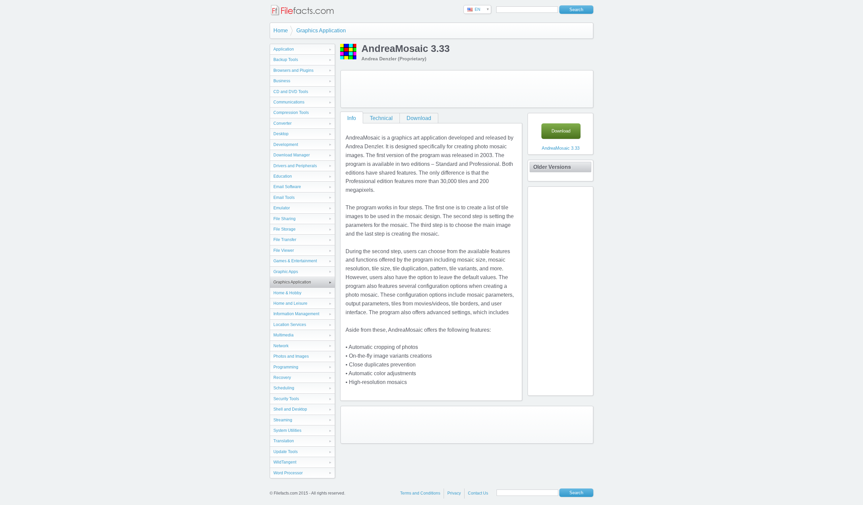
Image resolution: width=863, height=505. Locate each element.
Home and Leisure (290, 303)
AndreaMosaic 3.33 (560, 148)
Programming (285, 367)
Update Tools (285, 451)
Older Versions (552, 167)
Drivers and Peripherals (295, 166)
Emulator (281, 208)
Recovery (282, 377)
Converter (282, 123)
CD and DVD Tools (290, 91)
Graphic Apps (285, 271)
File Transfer (284, 239)
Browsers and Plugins (293, 70)
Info (351, 118)
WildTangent (284, 462)
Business (281, 81)
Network (281, 346)
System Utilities (287, 430)
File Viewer (283, 250)
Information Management (296, 313)
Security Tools (286, 398)
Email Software (287, 186)
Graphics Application (321, 30)
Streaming (282, 420)
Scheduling (283, 388)
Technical (381, 118)
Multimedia (283, 335)
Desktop (281, 133)
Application (283, 49)
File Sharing (284, 218)
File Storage (284, 229)
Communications (288, 102)
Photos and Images (291, 356)
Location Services (289, 324)
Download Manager (291, 155)
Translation (283, 441)
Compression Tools (291, 112)
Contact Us (478, 493)
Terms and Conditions (420, 493)
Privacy (454, 493)
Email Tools (284, 197)
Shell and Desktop (290, 409)
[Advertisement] (467, 89)
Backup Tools (285, 59)
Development (285, 144)
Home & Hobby (287, 293)
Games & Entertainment (295, 261)
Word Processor (288, 473)
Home (280, 30)
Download (419, 118)
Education (282, 176)
